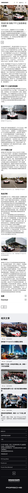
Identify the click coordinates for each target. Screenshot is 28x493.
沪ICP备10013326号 (10, 446)
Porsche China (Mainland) (7, 467)
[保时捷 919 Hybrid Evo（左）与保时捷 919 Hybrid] (14, 180)
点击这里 (4, 451)
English (2, 446)
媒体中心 (21, 2)
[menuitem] (14, 431)
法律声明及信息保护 (6, 435)
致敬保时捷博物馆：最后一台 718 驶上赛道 (13, 414)
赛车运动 (4, 339)
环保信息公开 (4, 454)
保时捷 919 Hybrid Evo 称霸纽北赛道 (12, 342)
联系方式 (3, 431)
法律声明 (23, 444)
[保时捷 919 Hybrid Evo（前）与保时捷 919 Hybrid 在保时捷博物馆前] (14, 245)
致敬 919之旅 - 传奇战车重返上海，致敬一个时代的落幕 (14, 365)
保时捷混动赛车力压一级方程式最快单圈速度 (14, 390)
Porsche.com (4, 463)
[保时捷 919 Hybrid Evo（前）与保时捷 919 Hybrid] (14, 112)
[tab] (14, 296)
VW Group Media (5, 459)
